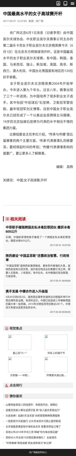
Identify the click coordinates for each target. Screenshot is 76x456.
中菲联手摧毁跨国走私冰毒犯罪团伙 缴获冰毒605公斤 (38, 229)
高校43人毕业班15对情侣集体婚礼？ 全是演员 (31, 437)
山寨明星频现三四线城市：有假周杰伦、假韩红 (32, 404)
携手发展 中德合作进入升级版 (27, 291)
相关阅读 (15, 218)
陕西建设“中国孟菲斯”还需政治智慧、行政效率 (37, 257)
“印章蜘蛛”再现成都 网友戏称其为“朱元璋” (29, 443)
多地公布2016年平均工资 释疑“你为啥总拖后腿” (32, 432)
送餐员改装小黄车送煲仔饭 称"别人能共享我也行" (33, 410)
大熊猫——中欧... (20, 375)
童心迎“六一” (20, 353)
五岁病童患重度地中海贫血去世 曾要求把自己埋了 (33, 426)
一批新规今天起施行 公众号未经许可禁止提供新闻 (33, 421)
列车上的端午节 (56, 353)
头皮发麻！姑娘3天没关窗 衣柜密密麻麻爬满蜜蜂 (33, 415)
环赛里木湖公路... (56, 375)
